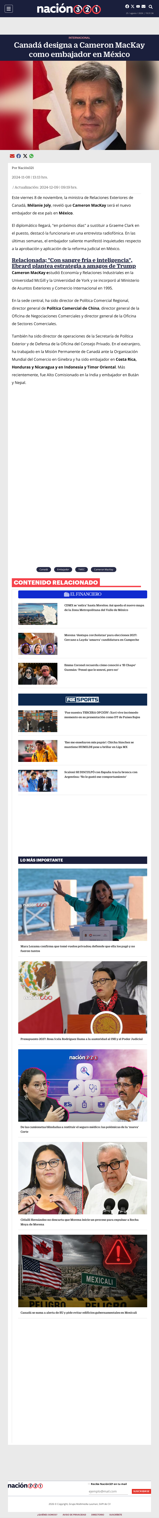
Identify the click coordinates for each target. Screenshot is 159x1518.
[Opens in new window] (37, 614)
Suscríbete (115, 1515)
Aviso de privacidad (74, 1515)
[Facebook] (128, 6)
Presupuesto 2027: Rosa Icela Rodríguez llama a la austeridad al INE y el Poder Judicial (82, 1039)
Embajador (63, 569)
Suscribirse (141, 1491)
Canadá (44, 569)
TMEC (81, 569)
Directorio (97, 1515)
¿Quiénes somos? (47, 1515)
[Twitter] (133, 6)
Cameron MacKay (103, 569)
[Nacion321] (69, 8)
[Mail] (143, 6)
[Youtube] (139, 6)
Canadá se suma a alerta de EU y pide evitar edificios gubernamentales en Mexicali (79, 1312)
